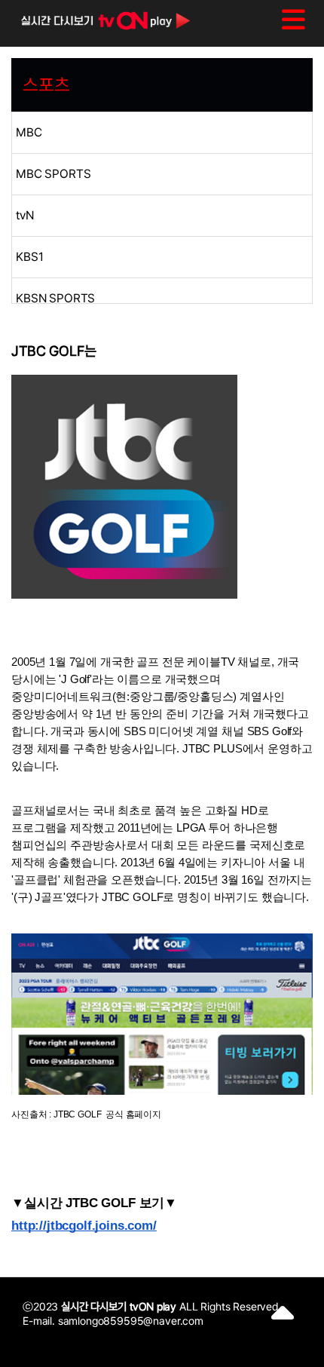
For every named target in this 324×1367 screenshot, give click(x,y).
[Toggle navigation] (293, 19)
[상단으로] (282, 1318)
